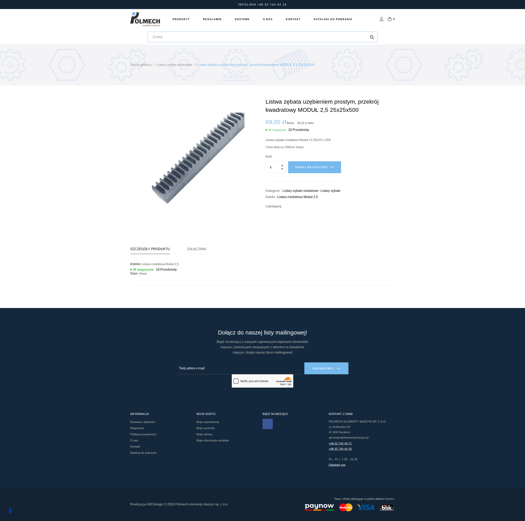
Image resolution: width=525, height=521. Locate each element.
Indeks (270, 197)
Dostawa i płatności (142, 422)
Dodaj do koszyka (311, 167)
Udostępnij (285, 206)
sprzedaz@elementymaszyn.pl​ (349, 437)
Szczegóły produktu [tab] (150, 249)
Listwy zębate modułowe (300, 190)
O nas (134, 440)
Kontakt (135, 446)
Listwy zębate (330, 190)
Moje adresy (204, 434)
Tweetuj (292, 206)
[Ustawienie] (381, 19)
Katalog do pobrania (143, 452)
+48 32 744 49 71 (340, 443)
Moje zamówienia (207, 422)
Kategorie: (273, 190)
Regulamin (137, 428)
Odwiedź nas (337, 464)
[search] (372, 37)
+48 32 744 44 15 (340, 448)
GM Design (155, 504)
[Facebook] (267, 424)
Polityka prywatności (143, 434)
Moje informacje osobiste (212, 440)
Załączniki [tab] (196, 249)
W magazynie (277, 129)
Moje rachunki (205, 428)
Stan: (134, 273)
